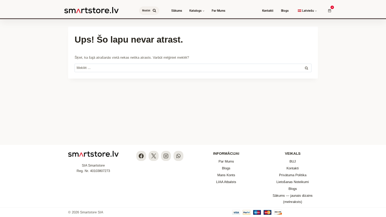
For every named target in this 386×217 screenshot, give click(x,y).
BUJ (293, 161)
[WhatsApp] (178, 156)
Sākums (176, 10)
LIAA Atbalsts (226, 182)
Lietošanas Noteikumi (292, 182)
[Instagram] (166, 156)
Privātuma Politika (292, 175)
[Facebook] (141, 156)
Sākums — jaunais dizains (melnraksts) (293, 199)
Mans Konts (226, 175)
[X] (153, 156)
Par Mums (218, 10)
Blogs (285, 10)
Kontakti (267, 10)
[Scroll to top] (379, 189)
